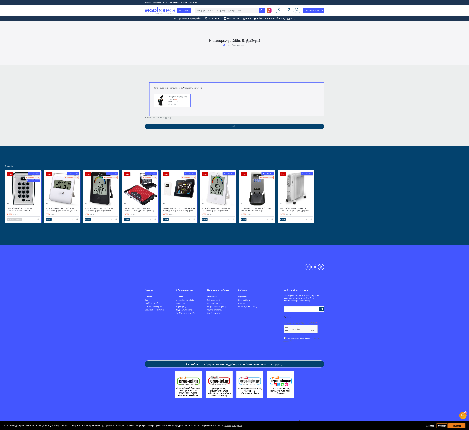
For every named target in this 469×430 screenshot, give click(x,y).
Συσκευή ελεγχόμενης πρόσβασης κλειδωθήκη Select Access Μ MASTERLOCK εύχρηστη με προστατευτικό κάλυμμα (21, 209)
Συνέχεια (234, 126)
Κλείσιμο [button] (430, 426)
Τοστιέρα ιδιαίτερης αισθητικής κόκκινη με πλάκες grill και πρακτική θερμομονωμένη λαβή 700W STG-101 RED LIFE (139, 209)
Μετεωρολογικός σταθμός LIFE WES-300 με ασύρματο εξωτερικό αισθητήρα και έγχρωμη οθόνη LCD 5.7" (179, 209)
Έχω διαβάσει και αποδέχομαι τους (302, 339)
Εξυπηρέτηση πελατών (218, 290)
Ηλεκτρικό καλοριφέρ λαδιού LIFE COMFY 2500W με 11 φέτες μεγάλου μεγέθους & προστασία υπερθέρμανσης (296, 209)
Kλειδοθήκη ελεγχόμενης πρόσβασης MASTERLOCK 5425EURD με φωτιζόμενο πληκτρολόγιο (256, 209)
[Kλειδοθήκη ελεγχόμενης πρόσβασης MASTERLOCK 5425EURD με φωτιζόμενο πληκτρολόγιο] (257, 188)
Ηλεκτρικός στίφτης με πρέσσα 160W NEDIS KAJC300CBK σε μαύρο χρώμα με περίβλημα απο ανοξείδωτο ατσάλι (178, 97)
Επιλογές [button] (442, 426)
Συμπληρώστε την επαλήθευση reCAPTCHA (300, 323)
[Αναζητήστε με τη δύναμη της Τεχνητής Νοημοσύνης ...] (262, 10)
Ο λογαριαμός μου (185, 290)
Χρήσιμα (242, 290)
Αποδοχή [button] (457, 426)
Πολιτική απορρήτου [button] (233, 426)
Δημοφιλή (9, 166)
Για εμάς (149, 290)
